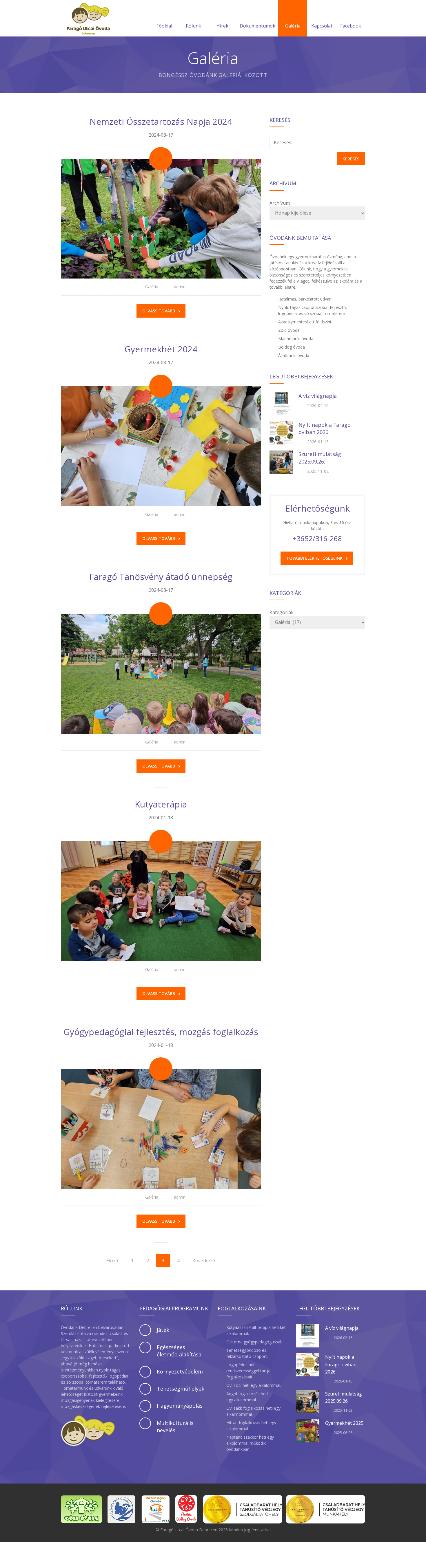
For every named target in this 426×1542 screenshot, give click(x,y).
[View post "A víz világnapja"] (281, 403)
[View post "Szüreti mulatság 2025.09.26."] (281, 462)
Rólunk (193, 26)
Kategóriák (282, 612)
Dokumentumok (257, 26)
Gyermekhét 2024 (160, 349)
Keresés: (283, 142)
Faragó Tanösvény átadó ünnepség (160, 577)
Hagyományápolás (180, 1405)
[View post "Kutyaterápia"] (161, 901)
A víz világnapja (317, 395)
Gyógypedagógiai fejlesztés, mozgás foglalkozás (160, 1032)
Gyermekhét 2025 (344, 1423)
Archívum (280, 203)
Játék (163, 1329)
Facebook (350, 26)
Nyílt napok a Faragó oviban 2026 (324, 428)
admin (179, 287)
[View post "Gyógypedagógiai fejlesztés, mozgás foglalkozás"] (161, 1129)
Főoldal (164, 26)
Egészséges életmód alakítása (179, 1351)
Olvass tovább (158, 311)
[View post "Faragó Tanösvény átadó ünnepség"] (161, 674)
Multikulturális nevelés (175, 1427)
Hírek (222, 26)
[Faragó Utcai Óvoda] (88, 18)
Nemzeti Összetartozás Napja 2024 (161, 121)
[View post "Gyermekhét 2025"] (307, 1430)
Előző (112, 1260)
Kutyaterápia (161, 804)
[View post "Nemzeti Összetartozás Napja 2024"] (161, 219)
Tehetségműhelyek (180, 1388)
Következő (203, 1260)
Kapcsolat (321, 26)
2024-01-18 (161, 817)
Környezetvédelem (180, 1371)
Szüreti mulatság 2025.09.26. (319, 457)
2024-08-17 (161, 135)
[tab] (173, 1330)
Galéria (293, 26)
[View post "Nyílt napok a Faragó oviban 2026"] (281, 432)
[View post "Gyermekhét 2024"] (161, 446)
